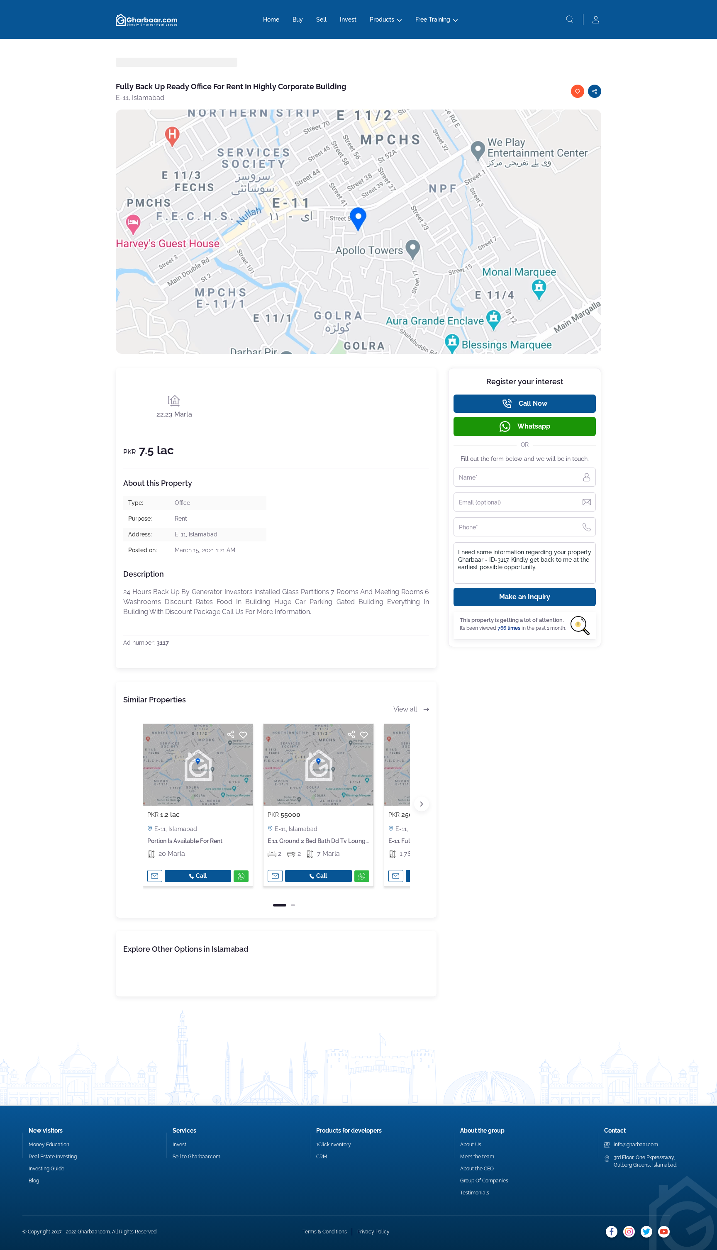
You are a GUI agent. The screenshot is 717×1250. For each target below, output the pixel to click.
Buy (298, 19)
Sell (321, 19)
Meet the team (477, 1157)
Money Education (49, 1145)
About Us (470, 1145)
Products (382, 19)
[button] (421, 804)
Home (271, 19)
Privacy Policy (373, 1232)
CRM (321, 1157)
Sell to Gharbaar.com (196, 1157)
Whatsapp (533, 426)
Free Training (432, 19)
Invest (348, 19)
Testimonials (474, 1193)
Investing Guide (46, 1169)
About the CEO (477, 1169)
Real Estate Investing (53, 1157)
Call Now (533, 403)
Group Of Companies (484, 1181)
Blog (34, 1181)
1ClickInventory (333, 1145)
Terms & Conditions (324, 1232)
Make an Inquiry (524, 597)
